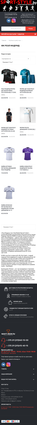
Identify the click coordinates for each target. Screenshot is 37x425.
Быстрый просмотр (16, 97)
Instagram (14, 20)
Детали (14, 97)
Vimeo (9, 20)
